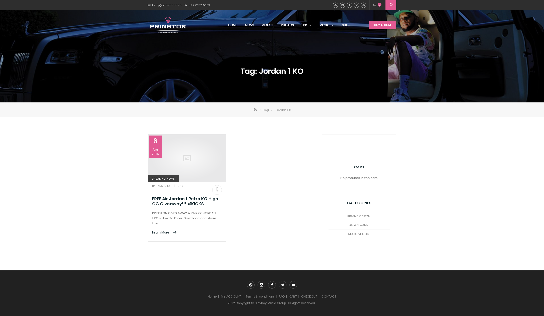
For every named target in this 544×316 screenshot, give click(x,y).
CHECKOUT (309, 296)
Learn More (161, 232)
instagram (342, 5)
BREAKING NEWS (163, 178)
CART (293, 296)
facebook (349, 5)
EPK (304, 25)
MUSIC (324, 25)
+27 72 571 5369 (199, 5)
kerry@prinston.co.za (166, 5)
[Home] (256, 110)
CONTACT (329, 296)
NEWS (249, 25)
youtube (363, 5)
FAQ (282, 296)
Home (212, 296)
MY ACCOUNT (231, 296)
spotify (335, 5)
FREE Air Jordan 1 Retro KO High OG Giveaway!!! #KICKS (185, 201)
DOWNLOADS (358, 225)
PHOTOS (287, 25)
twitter (356, 5)
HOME (232, 25)
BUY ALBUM (382, 25)
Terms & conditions (260, 296)
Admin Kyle (163, 186)
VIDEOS (267, 25)
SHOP (346, 25)
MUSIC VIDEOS (358, 234)
